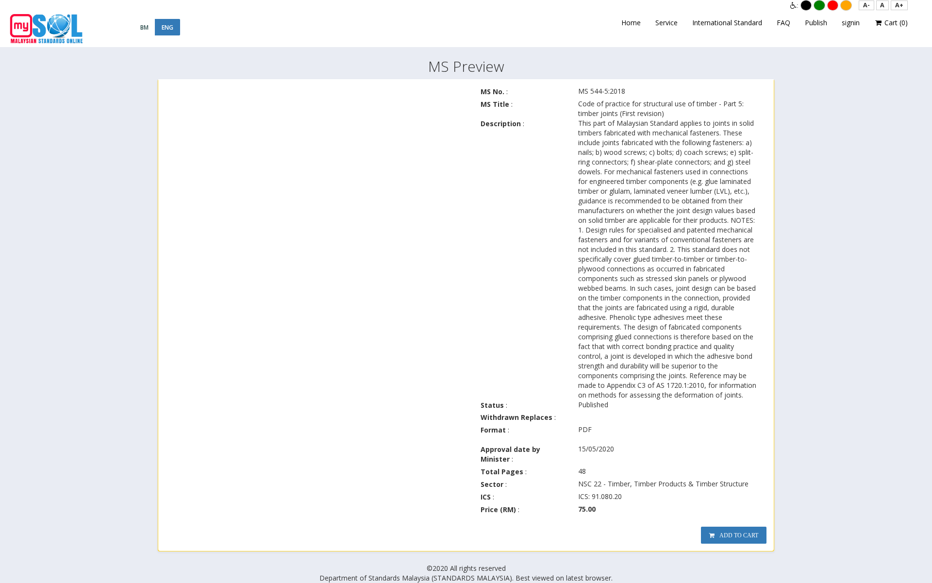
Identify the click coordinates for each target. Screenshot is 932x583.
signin (851, 22)
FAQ (783, 22)
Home (631, 22)
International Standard (727, 22)
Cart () (895, 22)
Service (666, 22)
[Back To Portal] (46, 28)
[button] (866, 5)
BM (144, 27)
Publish (816, 22)
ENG (167, 27)
